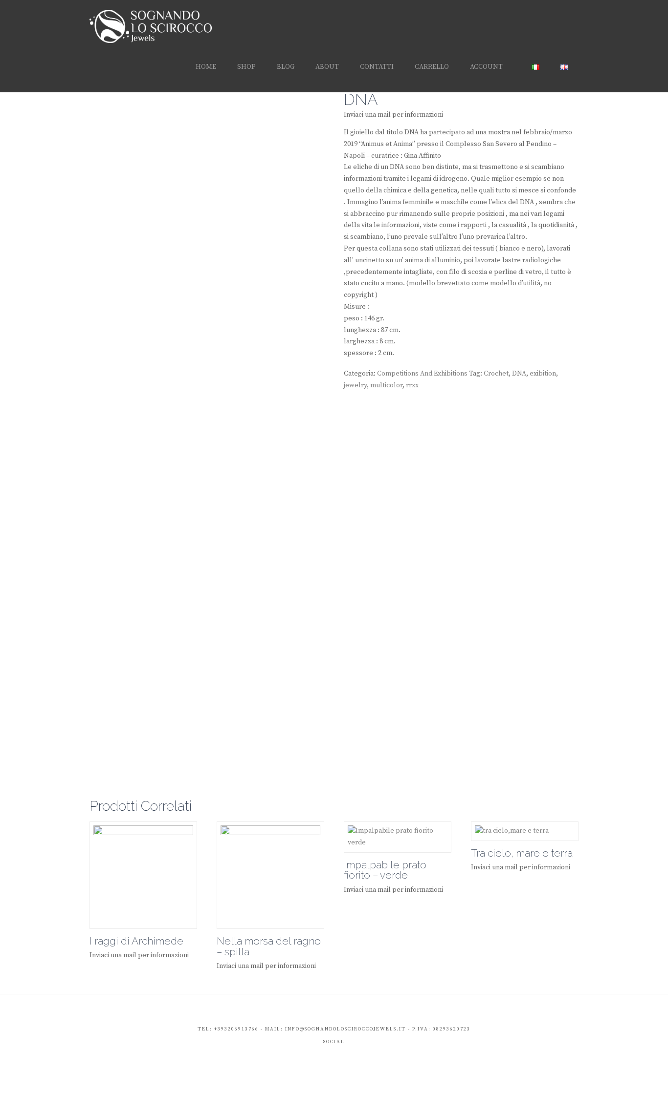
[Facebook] (324, 1056)
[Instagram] (344, 1056)
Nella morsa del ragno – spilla (269, 946)
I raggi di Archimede (136, 941)
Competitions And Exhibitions (422, 373)
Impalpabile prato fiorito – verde (385, 870)
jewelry (355, 385)
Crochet (496, 373)
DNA (519, 373)
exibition (543, 373)
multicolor (386, 385)
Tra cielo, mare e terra (522, 853)
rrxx (412, 385)
